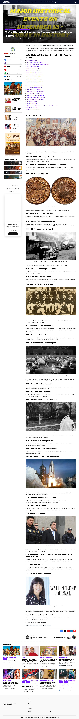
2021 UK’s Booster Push (31, 107)
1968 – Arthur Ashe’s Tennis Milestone (35, 91)
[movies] (13, 163)
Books (29, 701)
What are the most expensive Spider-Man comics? (47, 683)
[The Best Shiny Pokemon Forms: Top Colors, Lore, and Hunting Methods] (8, 109)
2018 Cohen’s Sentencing (31, 103)
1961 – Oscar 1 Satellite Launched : (34, 87)
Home (29, 698)
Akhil (42, 666)
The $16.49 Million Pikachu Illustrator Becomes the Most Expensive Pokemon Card (16, 100)
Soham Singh (7, 688)
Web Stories (30, 708)
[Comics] (13, 168)
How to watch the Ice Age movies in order (12, 90)
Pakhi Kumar (25, 666)
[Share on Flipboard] (73, 40)
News (29, 706)
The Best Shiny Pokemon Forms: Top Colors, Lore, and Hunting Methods (16, 109)
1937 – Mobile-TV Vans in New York (34, 81)
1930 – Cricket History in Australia (34, 79)
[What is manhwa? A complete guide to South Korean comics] (8, 126)
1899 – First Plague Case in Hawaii (34, 72)
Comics (29, 700)
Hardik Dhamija (25, 691)
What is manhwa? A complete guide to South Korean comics (16, 125)
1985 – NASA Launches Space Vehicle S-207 (36, 97)
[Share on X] (69, 40)
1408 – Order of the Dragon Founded (34, 62)
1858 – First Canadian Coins (32, 66)
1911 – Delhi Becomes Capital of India (34, 74)
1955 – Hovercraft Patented (32, 83)
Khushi (6, 667)
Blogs (29, 703)
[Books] (13, 177)
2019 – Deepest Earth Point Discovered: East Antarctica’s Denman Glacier (42, 105)
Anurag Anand (44, 688)
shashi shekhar (63, 665)
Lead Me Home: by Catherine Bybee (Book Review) (66, 684)
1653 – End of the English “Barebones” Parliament (37, 64)
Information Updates (47, 625)
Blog (27, 625)
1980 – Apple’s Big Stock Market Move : (35, 95)
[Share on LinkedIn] (72, 40)
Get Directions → (13, 233)
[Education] (13, 172)
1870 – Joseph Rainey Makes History (34, 70)
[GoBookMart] (6, 2)
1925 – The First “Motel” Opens (33, 76)
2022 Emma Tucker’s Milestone (33, 109)
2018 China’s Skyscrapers (32, 101)
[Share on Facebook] (68, 40)
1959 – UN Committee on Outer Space (34, 85)
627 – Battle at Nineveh (31, 60)
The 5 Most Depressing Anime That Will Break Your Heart (16, 118)
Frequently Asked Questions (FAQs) (52, 717)
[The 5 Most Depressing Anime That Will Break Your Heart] (8, 117)
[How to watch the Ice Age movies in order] (13, 88)
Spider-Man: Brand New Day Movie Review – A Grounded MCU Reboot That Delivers (30, 685)
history (41, 625)
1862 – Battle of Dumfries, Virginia (34, 68)
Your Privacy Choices (41, 717)
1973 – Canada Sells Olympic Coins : (34, 93)
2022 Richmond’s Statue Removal (33, 111)
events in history (31, 625)
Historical (37, 625)
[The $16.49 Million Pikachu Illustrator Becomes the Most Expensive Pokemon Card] (8, 100)
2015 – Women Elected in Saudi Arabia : (35, 99)
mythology (30, 709)
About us (29, 711)
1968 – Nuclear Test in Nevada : (33, 89)
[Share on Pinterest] (68, 631)
